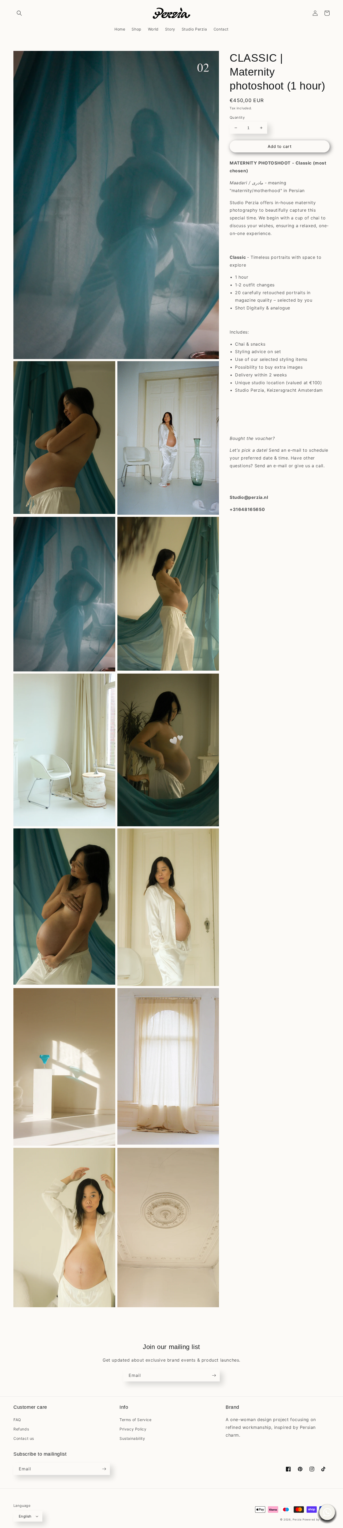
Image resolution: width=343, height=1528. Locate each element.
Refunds (21, 1429)
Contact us (23, 1438)
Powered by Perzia (316, 1519)
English (25, 1516)
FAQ (17, 1419)
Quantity (237, 117)
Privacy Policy (133, 1429)
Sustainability (132, 1438)
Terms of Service (136, 1419)
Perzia (297, 1519)
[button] (19, 13)
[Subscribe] (214, 1375)
